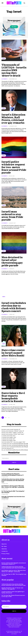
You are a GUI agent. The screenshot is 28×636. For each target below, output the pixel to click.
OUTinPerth (4, 79)
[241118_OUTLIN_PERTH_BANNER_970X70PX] (14, 527)
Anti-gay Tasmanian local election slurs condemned (13, 497)
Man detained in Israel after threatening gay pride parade (12, 261)
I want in (14, 462)
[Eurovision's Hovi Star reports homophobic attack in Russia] (14, 378)
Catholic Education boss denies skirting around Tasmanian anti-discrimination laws (12, 480)
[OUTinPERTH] (14, 3)
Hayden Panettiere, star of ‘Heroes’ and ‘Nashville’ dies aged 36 (12, 588)
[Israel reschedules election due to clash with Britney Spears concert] (14, 288)
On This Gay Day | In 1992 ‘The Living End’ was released (12, 491)
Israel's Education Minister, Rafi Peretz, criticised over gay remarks (13, 118)
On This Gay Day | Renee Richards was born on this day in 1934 (13, 595)
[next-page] (9, 417)
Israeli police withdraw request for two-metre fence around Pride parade (13, 167)
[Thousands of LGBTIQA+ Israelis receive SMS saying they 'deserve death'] (14, 50)
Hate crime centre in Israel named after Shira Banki (13, 352)
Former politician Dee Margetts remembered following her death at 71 (12, 474)
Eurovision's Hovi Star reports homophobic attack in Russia (13, 397)
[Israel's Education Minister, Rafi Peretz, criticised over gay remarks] (14, 100)
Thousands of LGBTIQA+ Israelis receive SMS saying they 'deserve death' (13, 70)
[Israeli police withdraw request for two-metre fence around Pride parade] (14, 147)
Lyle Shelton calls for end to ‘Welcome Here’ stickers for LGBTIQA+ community (12, 486)
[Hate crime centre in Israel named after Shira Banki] (14, 335)
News (3, 58)
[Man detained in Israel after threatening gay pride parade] (14, 243)
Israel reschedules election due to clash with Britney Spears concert (13, 306)
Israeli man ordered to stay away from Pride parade (12, 215)
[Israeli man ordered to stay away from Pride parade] (14, 197)
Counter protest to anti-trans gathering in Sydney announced (12, 592)
